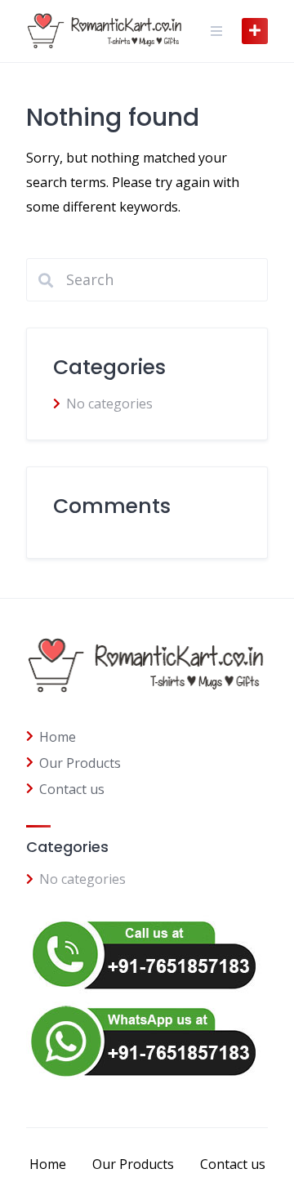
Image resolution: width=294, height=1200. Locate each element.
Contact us (72, 789)
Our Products (80, 763)
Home (57, 737)
